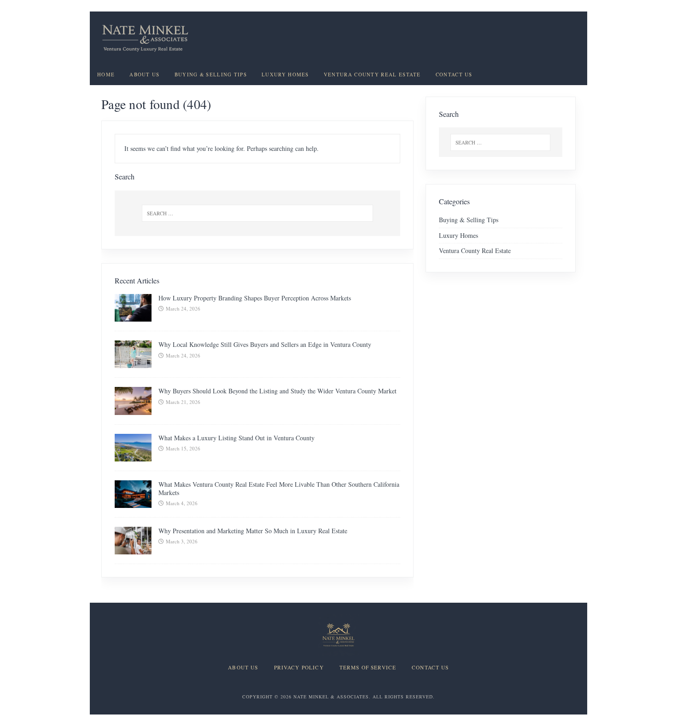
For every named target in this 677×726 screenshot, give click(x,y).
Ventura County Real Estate (372, 74)
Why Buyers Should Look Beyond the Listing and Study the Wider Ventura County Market (277, 390)
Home (106, 74)
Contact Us (454, 74)
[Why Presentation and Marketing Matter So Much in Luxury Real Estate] (133, 548)
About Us (144, 74)
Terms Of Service (367, 667)
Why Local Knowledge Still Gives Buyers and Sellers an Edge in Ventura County (264, 344)
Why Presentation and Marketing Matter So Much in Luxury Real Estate (252, 530)
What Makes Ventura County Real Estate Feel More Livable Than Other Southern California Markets (278, 488)
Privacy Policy (299, 667)
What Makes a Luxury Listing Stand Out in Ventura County (236, 437)
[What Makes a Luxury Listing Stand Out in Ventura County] (133, 455)
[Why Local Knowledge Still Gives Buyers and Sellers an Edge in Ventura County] (133, 362)
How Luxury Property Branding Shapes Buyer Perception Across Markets (254, 298)
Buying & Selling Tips (211, 74)
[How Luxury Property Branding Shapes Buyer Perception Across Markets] (133, 316)
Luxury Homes (285, 74)
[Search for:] (257, 213)
